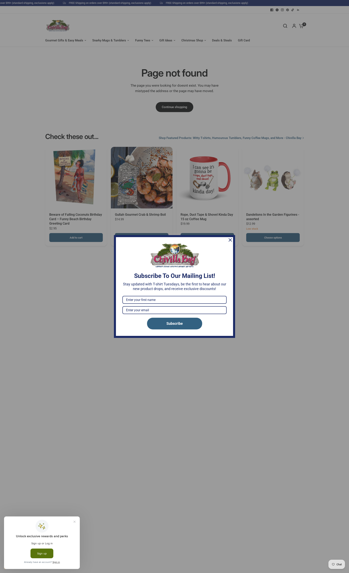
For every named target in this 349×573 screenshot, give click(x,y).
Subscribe (174, 323)
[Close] (230, 240)
